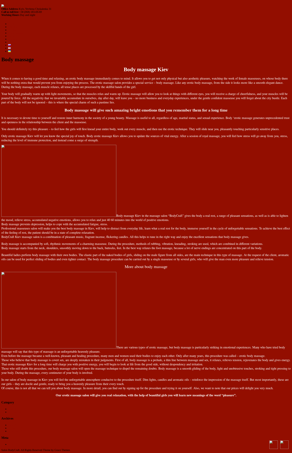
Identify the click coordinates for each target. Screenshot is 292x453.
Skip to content (9, 2)
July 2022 (14, 425)
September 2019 (17, 431)
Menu (4, 18)
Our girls (13, 26)
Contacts (12, 39)
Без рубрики (15, 412)
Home (11, 23)
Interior (12, 36)
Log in (12, 444)
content (13, 408)
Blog (10, 42)
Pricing (12, 29)
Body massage (16, 32)
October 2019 (15, 428)
